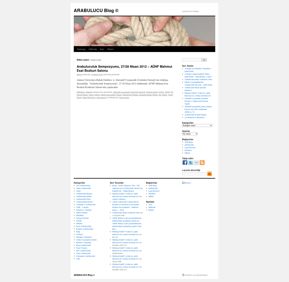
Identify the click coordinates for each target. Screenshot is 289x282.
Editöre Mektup (81, 212)
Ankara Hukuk (152, 92)
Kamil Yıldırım (94, 94)
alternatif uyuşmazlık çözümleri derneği (129, 92)
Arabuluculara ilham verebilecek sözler (198, 79)
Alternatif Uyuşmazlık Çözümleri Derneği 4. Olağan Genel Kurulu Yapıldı (196, 101)
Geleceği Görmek (82, 218)
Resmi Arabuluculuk (83, 245)
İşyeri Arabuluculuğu (83, 226)
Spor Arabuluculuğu (83, 250)
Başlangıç (81, 49)
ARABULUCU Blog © (96, 10)
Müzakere (188, 150)
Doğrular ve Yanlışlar (84, 210)
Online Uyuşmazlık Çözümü (86, 239)
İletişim (110, 49)
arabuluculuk (189, 144)
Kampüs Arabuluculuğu (84, 229)
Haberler (89, 92)
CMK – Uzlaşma (82, 207)
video (78, 258)
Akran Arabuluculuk (83, 188)
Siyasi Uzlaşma (81, 248)
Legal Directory (190, 147)
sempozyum (101, 97)
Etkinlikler (81, 92)
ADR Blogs (189, 142)
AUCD (161, 92)
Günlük (79, 220)
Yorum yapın (124, 97)
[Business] (186, 182)
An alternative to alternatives (195, 117)
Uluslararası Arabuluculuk (85, 256)
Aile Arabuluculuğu (83, 185)
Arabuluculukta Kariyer (84, 201)
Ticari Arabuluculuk (83, 253)
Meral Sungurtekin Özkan (111, 94)
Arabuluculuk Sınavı (83, 199)
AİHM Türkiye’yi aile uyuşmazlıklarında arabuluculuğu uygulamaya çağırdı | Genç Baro (126, 226)
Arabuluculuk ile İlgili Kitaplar (195, 114)
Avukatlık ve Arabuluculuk (85, 204)
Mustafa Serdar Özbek (148, 94)
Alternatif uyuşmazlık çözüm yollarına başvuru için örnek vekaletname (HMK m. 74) (198, 109)
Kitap (78, 231)
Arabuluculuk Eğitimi (84, 196)
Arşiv (102, 49)
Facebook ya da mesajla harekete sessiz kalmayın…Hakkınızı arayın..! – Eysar (125, 207)
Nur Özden (162, 94)
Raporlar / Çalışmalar (83, 242)
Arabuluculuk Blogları (84, 193)
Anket (78, 191)
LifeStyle (79, 234)
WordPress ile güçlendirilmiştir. (196, 275)
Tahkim (187, 153)
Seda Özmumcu (89, 97)
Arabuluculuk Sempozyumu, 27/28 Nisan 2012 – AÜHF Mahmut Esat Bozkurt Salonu (124, 68)
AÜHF (167, 92)
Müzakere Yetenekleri (84, 237)
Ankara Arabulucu (119, 199)
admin (79, 74)
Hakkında (93, 49)
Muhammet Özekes (130, 94)
